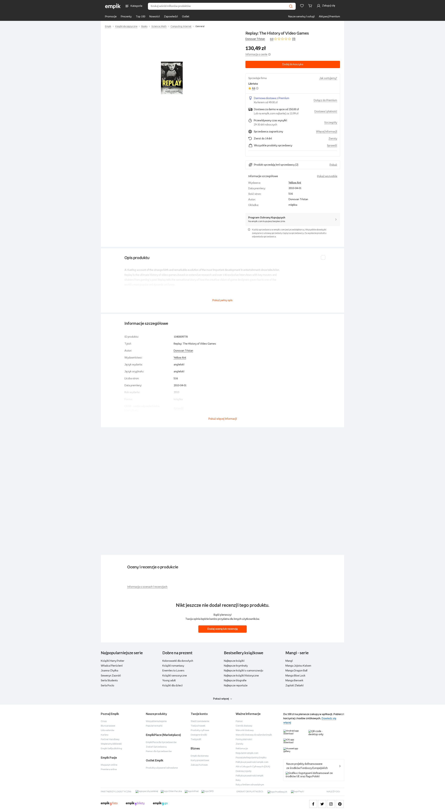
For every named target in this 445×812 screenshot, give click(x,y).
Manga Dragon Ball (296, 670)
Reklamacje (242, 749)
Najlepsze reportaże (236, 685)
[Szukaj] (291, 6)
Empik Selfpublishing (111, 749)
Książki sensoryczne (174, 675)
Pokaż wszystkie (327, 176)
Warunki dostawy (245, 730)
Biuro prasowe (108, 726)
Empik (108, 26)
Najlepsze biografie (235, 680)
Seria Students (109, 680)
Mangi (289, 661)
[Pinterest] (340, 804)
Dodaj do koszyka (292, 64)
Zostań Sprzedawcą (156, 747)
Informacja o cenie (256, 54)
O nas (104, 721)
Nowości (154, 16)
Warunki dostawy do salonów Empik (254, 735)
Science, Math (159, 26)
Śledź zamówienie (200, 721)
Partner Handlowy (110, 739)
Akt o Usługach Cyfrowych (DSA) (253, 767)
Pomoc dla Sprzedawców (159, 751)
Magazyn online (109, 765)
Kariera (104, 735)
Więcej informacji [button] (326, 131)
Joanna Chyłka (109, 670)
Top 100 (140, 16)
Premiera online (109, 769)
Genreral (199, 26)
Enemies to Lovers (173, 670)
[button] (171, 78)
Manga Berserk (294, 680)
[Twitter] (322, 804)
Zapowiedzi (171, 16)
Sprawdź (332, 145)
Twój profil (196, 739)
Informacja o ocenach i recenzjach (147, 587)
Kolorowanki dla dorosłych (177, 661)
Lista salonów (107, 730)
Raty (238, 780)
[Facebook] (313, 804)
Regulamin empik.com (247, 753)
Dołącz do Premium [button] (325, 100)
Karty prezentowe (200, 760)
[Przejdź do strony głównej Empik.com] (113, 6)
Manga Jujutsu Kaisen (298, 665)
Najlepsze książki (234, 661)
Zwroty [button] (333, 138)
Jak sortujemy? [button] (328, 78)
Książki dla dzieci (172, 685)
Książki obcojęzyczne (126, 26)
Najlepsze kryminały (236, 665)
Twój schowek (198, 726)
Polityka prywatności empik (249, 776)
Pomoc (239, 721)
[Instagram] (331, 804)
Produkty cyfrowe (200, 730)
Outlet (185, 16)
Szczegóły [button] (330, 122)
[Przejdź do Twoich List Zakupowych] (302, 6)
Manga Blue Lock (295, 675)
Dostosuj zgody (243, 771)
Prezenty (126, 16)
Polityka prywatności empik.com (252, 762)
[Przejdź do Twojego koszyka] (310, 6)
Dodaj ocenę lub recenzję (222, 629)
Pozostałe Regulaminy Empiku (251, 758)
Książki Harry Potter (112, 661)
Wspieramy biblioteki (111, 744)
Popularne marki (154, 726)
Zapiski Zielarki (294, 685)
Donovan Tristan (255, 39)
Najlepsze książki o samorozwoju (243, 670)
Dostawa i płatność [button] (325, 111)
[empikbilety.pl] (135, 804)
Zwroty (239, 744)
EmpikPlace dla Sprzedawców (161, 742)
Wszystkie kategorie (156, 721)
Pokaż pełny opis (222, 300)
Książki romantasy (173, 665)
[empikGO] (160, 804)
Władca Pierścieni (112, 665)
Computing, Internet (181, 26)
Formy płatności (244, 739)
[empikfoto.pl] (109, 804)
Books (144, 26)
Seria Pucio (107, 685)
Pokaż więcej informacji (222, 419)
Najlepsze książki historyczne (241, 675)
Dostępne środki (199, 735)
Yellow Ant (295, 182)
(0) (293, 39)
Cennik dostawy (244, 726)
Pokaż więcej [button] (221, 698)
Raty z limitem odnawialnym (250, 785)
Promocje (111, 16)
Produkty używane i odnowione (162, 768)
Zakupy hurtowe (199, 765)
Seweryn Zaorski (111, 675)
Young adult (169, 680)
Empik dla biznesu (200, 756)
